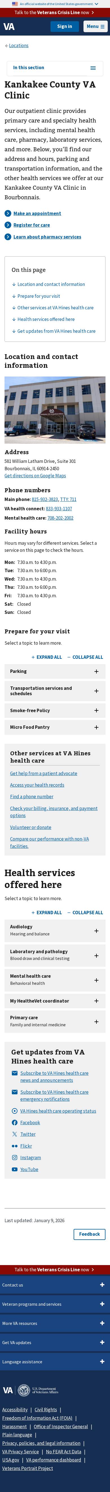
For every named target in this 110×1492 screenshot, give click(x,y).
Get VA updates (16, 1342)
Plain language (17, 1435)
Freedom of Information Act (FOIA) (37, 1418)
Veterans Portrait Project (27, 1468)
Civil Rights (46, 1409)
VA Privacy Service (20, 1452)
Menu (93, 26)
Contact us (12, 1285)
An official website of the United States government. (57, 4)
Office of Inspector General (61, 1426)
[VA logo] (9, 26)
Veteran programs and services (31, 1304)
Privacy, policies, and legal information (41, 1443)
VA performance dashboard (53, 1460)
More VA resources (19, 1323)
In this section (28, 67)
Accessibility (15, 1409)
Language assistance (22, 1361)
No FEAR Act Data (63, 1452)
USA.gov (10, 1460)
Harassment (14, 1426)
